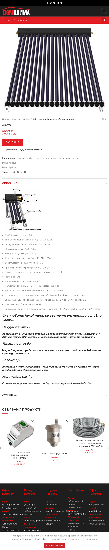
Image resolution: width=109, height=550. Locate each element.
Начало (6, 119)
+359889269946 (96, 520)
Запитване (12, 142)
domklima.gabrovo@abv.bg (15, 514)
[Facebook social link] (47, 3)
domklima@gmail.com (34, 520)
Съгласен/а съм (54, 545)
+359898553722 (75, 523)
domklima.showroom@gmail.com (62, 511)
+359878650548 (9, 524)
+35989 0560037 (53, 520)
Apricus (12, 163)
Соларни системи (21, 119)
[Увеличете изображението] (7, 109)
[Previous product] (99, 119)
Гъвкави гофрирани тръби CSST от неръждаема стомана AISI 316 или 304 (89, 443)
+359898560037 (9, 530)
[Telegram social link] (61, 3)
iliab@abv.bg (95, 511)
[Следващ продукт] (105, 119)
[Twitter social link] (51, 3)
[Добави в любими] (32, 420)
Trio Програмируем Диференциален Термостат (19, 455)
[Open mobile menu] (103, 11)
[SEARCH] (104, 20)
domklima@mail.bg (77, 514)
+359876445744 (31, 530)
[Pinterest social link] (54, 3)
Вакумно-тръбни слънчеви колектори (53, 119)
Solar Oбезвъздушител (54, 453)
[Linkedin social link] (58, 3)
